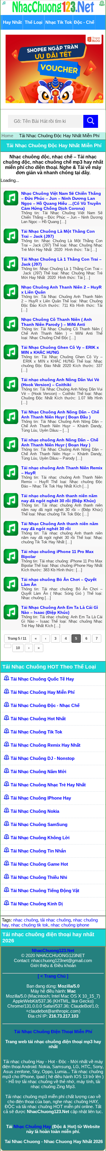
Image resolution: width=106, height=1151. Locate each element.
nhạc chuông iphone (70, 924)
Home (7, 135)
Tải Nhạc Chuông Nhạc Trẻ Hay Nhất (48, 784)
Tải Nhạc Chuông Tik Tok (36, 731)
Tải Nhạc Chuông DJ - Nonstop (42, 758)
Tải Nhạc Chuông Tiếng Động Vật (45, 890)
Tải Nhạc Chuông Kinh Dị (37, 903)
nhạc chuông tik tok (29, 924)
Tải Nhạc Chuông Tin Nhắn (38, 850)
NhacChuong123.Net (53, 950)
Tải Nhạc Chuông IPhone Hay (41, 797)
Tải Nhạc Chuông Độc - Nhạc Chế (45, 705)
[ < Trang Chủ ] (53, 976)
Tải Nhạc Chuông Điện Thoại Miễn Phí (53, 1031)
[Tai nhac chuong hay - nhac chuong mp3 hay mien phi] (53, 12)
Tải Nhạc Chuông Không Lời (40, 837)
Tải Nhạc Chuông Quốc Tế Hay (42, 678)
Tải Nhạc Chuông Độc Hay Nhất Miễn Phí (54, 145)
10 (18, 648)
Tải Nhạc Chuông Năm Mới (38, 771)
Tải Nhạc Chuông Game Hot (39, 864)
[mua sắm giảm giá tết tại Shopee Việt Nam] (53, 101)
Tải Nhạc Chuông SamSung (39, 824)
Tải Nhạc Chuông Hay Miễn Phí (42, 692)
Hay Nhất (12, 22)
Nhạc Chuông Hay (32, 1126)
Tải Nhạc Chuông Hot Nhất (38, 718)
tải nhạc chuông (55, 919)
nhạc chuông (25, 919)
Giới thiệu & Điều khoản (53, 965)
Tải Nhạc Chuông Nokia (35, 811)
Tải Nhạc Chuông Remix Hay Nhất (45, 745)
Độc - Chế (84, 22)
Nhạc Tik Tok (58, 22)
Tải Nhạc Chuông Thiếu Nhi (39, 877)
